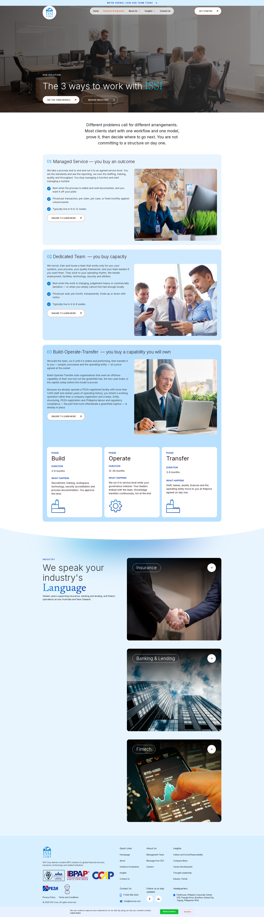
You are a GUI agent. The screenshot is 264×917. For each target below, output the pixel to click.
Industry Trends (180, 879)
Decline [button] (187, 912)
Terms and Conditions (69, 897)
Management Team (155, 854)
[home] (49, 12)
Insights (123, 873)
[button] (134, 11)
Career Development (182, 867)
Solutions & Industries (113, 11)
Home (96, 11)
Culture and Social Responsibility (188, 854)
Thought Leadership (182, 873)
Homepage (125, 854)
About (122, 861)
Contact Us (165, 11)
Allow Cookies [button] (169, 911)
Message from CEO (155, 861)
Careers (150, 867)
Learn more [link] (75, 913)
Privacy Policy (49, 897)
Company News (180, 861)
